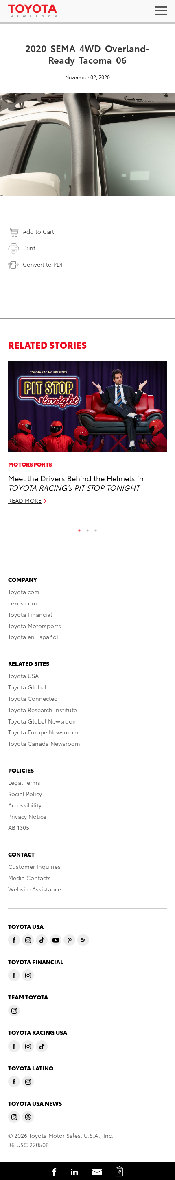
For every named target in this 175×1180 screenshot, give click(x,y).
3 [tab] (96, 528)
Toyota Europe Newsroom (43, 732)
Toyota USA (23, 676)
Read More (25, 500)
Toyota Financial (30, 614)
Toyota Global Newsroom (43, 721)
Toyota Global (27, 687)
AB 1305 (18, 827)
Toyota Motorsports (34, 626)
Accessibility (25, 805)
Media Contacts (29, 878)
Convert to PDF (43, 264)
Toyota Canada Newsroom (44, 743)
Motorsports (30, 464)
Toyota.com (23, 592)
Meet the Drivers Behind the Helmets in (76, 482)
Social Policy (25, 794)
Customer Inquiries (34, 866)
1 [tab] (79, 528)
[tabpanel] (87, 436)
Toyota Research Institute (42, 710)
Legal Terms (24, 782)
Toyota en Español (33, 637)
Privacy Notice (27, 816)
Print (29, 247)
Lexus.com (22, 603)
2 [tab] (87, 528)
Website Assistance (34, 889)
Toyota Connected (33, 698)
